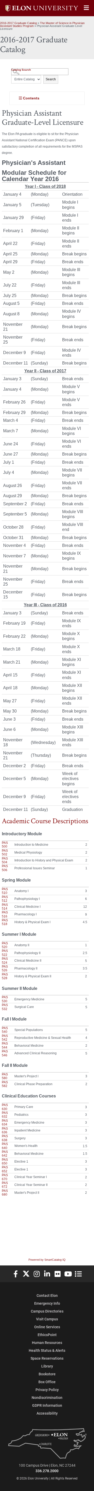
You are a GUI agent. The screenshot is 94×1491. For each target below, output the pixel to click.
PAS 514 (5, 906)
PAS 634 (5, 1122)
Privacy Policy (47, 1389)
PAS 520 (5, 945)
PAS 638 (5, 1138)
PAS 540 (5, 1030)
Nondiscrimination (47, 1397)
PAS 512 (5, 899)
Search (51, 79)
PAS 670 (5, 1177)
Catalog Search (21, 69)
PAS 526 (5, 968)
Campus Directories (47, 1311)
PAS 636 (5, 1130)
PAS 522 (5, 952)
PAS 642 (5, 1153)
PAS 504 (5, 860)
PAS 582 (5, 1084)
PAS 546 (5, 1053)
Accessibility (47, 1413)
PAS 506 (5, 868)
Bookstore (47, 1373)
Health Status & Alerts (47, 1350)
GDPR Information (47, 1405)
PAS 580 (5, 1076)
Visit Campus (47, 1318)
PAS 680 (5, 1192)
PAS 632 (5, 1114)
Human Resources (47, 1342)
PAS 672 (5, 1185)
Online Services (47, 1326)
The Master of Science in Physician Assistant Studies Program (42, 24)
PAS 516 (5, 914)
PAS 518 (5, 922)
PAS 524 (5, 960)
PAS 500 (5, 844)
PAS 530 (5, 999)
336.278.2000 (47, 1470)
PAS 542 (5, 1037)
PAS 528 (5, 976)
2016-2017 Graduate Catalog (18, 23)
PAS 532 (5, 1007)
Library (47, 1366)
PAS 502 (5, 852)
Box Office (47, 1381)
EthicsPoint (47, 1334)
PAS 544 (5, 1045)
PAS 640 (5, 1146)
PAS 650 (5, 1161)
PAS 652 (5, 1169)
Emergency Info (47, 1303)
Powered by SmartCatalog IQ (47, 1259)
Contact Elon (47, 1295)
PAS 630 (5, 1107)
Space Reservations (47, 1358)
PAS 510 (5, 891)
